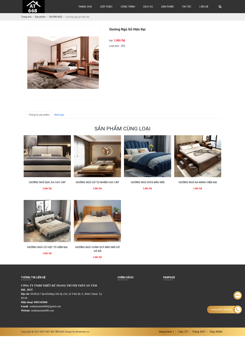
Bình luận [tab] (59, 114)
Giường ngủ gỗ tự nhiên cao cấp (97, 182)
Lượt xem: (114, 46)
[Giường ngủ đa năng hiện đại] (197, 156)
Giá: (111, 40)
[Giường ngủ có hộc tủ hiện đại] (47, 221)
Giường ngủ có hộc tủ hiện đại (47, 247)
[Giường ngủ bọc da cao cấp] (47, 156)
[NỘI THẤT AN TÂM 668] (33, 6)
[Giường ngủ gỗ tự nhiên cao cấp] (97, 156)
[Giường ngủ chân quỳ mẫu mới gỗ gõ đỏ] (97, 221)
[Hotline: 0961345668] (237, 309)
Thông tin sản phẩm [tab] (39, 114)
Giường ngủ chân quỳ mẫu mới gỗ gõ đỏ (97, 249)
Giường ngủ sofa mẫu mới (147, 182)
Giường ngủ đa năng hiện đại (197, 182)
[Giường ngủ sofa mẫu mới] (147, 156)
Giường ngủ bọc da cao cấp (47, 182)
